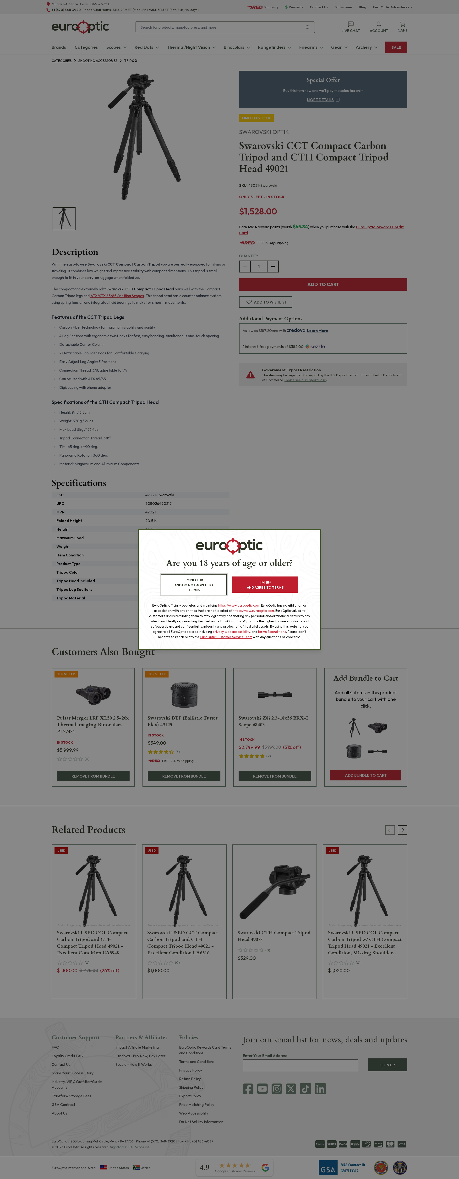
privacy (218, 632)
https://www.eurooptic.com (239, 605)
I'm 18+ (265, 585)
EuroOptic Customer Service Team (226, 637)
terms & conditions (272, 632)
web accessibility (237, 632)
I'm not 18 (194, 584)
